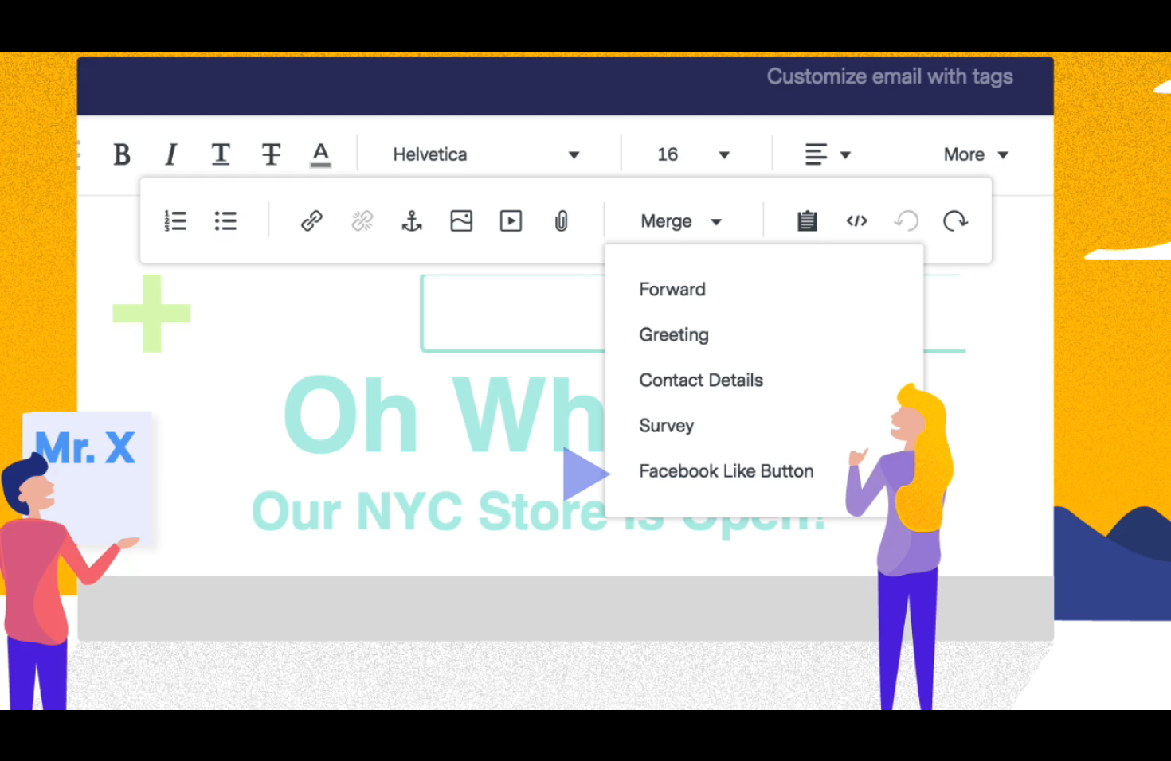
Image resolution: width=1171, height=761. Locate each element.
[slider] (545, 743)
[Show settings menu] (1067, 743)
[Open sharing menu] (1109, 743)
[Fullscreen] (1150, 743)
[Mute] (1026, 743)
